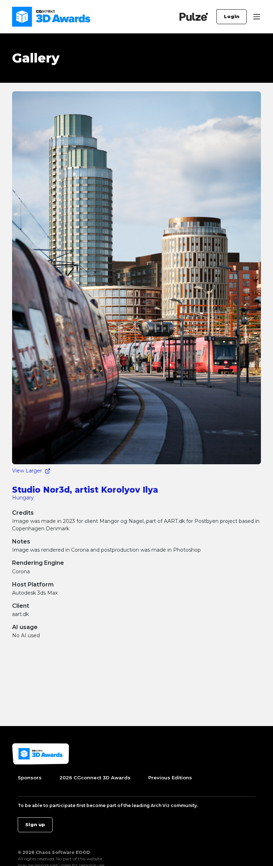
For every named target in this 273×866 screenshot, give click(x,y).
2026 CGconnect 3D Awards (94, 777)
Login (231, 16)
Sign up (35, 824)
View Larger (27, 470)
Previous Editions (170, 777)
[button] (256, 16)
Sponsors (30, 777)
